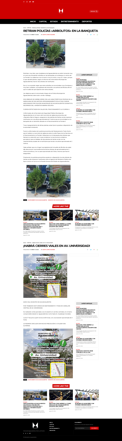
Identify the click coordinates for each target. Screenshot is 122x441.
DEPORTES (52, 430)
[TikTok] (28, 433)
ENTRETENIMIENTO (54, 428)
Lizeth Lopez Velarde (49, 34)
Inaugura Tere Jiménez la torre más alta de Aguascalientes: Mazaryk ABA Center (86, 98)
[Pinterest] (94, 34)
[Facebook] (24, 2)
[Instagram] (27, 2)
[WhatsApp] (97, 34)
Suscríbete (94, 428)
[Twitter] (30, 2)
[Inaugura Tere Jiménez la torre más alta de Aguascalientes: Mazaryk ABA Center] (61, 215)
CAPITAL (29, 27)
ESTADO (78, 78)
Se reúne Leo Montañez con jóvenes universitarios (85, 110)
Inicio (24, 27)
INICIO (51, 422)
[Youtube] (33, 2)
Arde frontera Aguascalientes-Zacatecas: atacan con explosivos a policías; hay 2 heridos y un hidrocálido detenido (85, 82)
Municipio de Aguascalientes (56, 200)
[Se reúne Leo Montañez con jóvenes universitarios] (87, 215)
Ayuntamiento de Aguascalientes (37, 200)
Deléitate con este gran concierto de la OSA (84, 123)
